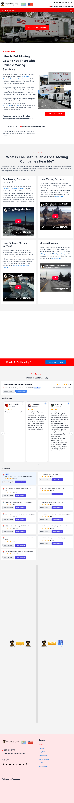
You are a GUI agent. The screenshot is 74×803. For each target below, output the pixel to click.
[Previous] (3, 433)
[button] (70, 10)
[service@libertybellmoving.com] (50, 6)
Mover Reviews (43, 766)
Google (17, 105)
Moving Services (56, 258)
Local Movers (43, 755)
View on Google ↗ (9, 391)
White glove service (46, 254)
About (41, 763)
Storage (63, 254)
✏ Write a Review (21, 391)
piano (64, 252)
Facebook (9, 105)
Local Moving (59, 196)
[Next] (71, 433)
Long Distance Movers (46, 752)
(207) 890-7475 (9, 10)
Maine (23, 77)
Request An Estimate (37, 28)
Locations (42, 748)
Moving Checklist (44, 759)
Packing (55, 254)
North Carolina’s (23, 79)
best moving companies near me (13, 189)
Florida (12, 79)
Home (41, 744)
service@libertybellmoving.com (62, 6)
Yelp (4, 105)
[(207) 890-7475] (2, 10)
